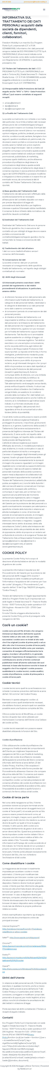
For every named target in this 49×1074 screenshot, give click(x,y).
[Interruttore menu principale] (44, 9)
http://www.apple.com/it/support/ (24, 938)
